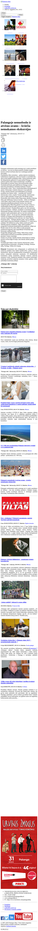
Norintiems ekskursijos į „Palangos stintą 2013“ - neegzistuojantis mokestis (16, 641)
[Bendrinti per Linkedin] (3, 153)
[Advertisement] (19, 107)
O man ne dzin (16, 606)
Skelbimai (7, 906)
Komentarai (33, 648)
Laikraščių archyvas (10, 8)
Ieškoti (21, 14)
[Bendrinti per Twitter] (3, 158)
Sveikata (25, 686)
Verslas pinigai (30, 645)
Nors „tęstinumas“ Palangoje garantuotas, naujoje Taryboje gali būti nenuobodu (16, 519)
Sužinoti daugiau (11, 926)
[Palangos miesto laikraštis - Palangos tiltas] (6, 1)
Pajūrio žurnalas (29, 523)
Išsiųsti (3, 291)
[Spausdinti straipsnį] (3, 147)
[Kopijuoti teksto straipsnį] (3, 142)
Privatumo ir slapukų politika (12, 909)
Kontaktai (7, 6)
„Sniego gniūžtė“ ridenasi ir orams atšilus (13, 602)
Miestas (14, 337)
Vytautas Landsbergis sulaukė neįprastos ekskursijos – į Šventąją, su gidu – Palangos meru (18, 367)
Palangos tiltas (16, 16)
